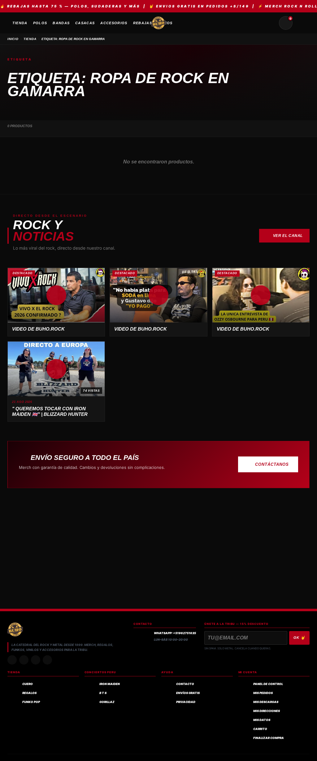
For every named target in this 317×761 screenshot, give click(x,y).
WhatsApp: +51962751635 (175, 633)
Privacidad (185, 702)
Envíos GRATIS (188, 693)
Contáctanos (272, 464)
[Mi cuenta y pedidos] (300, 23)
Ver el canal (288, 236)
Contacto (185, 684)
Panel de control (268, 684)
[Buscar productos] (271, 23)
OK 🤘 (299, 637)
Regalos (29, 693)
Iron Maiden (109, 684)
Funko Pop (31, 702)
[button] (56, 295)
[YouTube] (47, 660)
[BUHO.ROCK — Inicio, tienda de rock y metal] (158, 23)
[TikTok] (23, 660)
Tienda (30, 39)
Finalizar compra (268, 738)
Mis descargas (265, 702)
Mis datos (261, 720)
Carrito (260, 729)
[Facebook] (35, 660)
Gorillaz (107, 702)
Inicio (13, 39)
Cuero (27, 684)
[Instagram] (12, 660)
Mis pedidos (263, 693)
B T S (102, 693)
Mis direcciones (266, 711)
